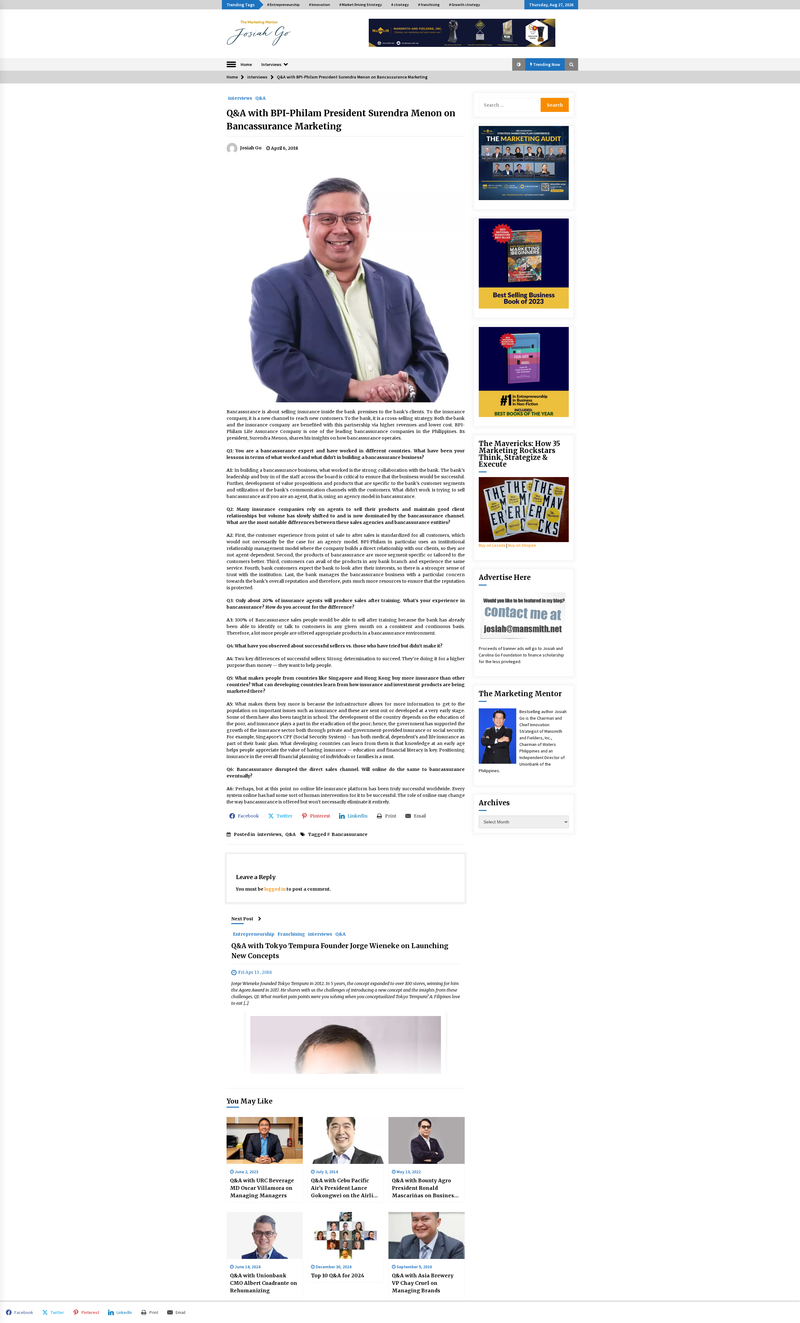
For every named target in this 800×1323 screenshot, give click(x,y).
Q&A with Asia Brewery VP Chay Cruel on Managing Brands (422, 1283)
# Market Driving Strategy (360, 4)
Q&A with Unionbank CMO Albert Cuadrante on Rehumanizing (263, 1283)
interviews (240, 97)
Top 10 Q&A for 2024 (337, 1275)
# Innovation (319, 4)
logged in (275, 889)
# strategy (400, 4)
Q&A (260, 97)
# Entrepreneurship (283, 4)
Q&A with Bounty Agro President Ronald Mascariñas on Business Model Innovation (424, 1188)
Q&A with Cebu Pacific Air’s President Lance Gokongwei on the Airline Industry (345, 1188)
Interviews (271, 64)
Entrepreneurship (253, 933)
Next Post (242, 919)
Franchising (291, 933)
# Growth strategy (464, 4)
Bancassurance (350, 834)
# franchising (429, 4)
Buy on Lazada (492, 545)
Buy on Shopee (522, 545)
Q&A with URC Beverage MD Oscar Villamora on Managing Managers (262, 1188)
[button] (518, 64)
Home (246, 64)
